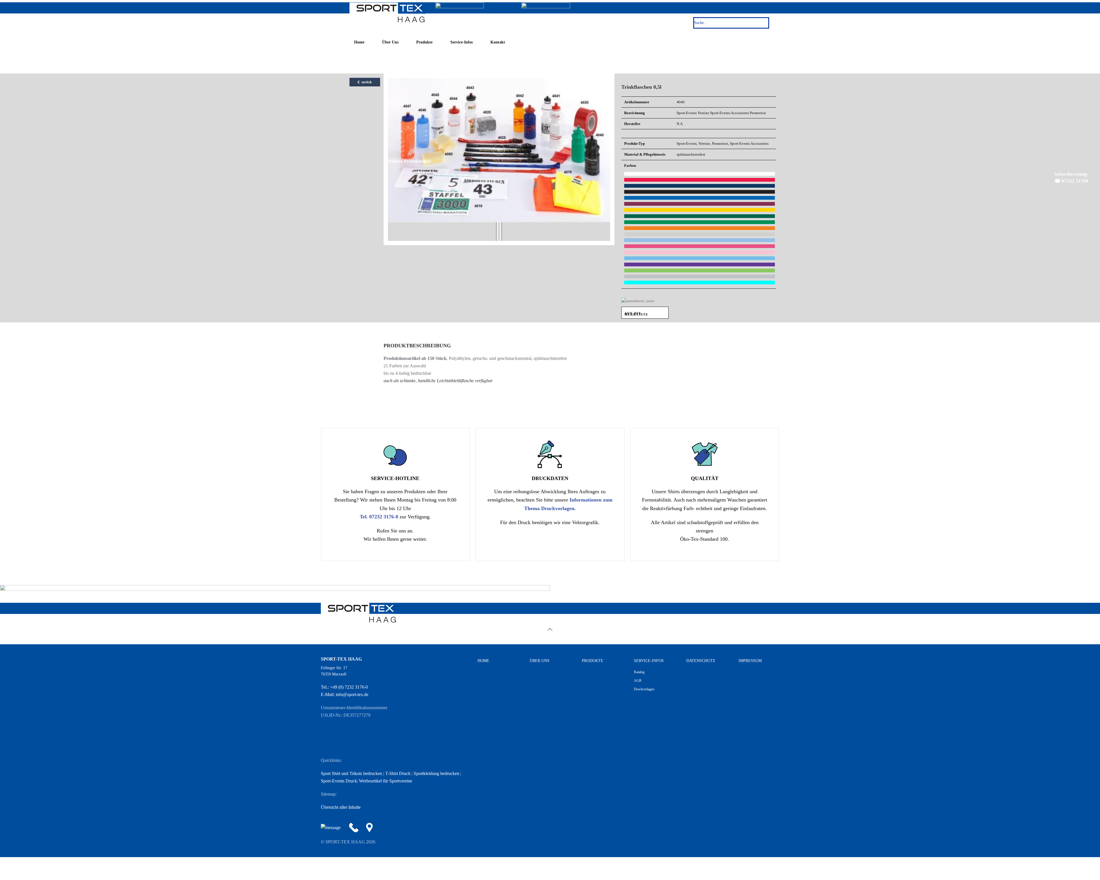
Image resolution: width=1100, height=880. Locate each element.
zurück (366, 82)
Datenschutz (700, 661)
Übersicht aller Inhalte (341, 807)
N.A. (680, 124)
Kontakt (497, 42)
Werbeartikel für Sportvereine (385, 780)
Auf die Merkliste (636, 314)
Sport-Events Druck (339, 780)
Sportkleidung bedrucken (436, 773)
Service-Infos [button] (461, 42)
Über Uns (390, 42)
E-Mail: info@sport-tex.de (344, 694)
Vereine (703, 113)
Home (359, 42)
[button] (550, 629)
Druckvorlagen (644, 689)
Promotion (758, 113)
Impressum (750, 661)
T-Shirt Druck (397, 773)
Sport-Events (687, 113)
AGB (637, 681)
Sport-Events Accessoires (729, 113)
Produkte (424, 42)
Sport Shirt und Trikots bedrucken (351, 773)
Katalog (639, 672)
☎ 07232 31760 (1058, 176)
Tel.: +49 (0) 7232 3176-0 (344, 687)
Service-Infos (649, 661)
